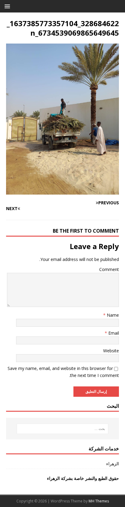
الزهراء (112, 464)
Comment (109, 269)
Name (112, 315)
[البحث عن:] (62, 429)
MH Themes (99, 501)
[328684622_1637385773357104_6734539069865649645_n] (62, 191)
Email (113, 333)
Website (111, 351)
